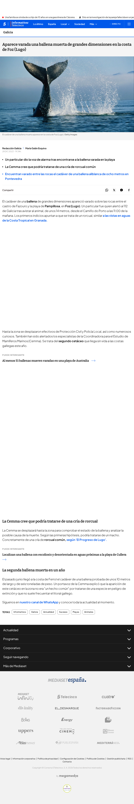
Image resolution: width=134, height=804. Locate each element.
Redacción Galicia (11, 148)
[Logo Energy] (67, 720)
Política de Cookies (96, 758)
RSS (130, 758)
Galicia (8, 32)
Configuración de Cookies (72, 758)
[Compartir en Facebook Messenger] (121, 190)
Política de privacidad (48, 758)
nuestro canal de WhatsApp (39, 602)
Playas (76, 612)
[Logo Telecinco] (67, 697)
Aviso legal (5, 758)
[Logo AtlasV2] (25, 742)
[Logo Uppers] (25, 731)
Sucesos (63, 612)
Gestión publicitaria (116, 758)
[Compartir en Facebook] (129, 190)
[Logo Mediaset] (67, 682)
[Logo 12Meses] (108, 731)
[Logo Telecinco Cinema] (67, 731)
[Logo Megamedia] (68, 776)
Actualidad (48, 612)
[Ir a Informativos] (19, 24)
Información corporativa (24, 758)
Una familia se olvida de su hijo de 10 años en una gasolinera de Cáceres (40, 17)
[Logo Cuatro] (108, 697)
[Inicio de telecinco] (4, 24)
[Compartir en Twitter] (114, 190)
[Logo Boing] (25, 720)
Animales (88, 612)
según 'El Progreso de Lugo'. (87, 540)
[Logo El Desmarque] (67, 708)
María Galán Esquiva (35, 148)
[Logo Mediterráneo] (108, 742)
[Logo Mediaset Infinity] (26, 697)
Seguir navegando (15, 657)
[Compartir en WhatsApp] (107, 190)
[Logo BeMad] (108, 720)
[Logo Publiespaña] (67, 743)
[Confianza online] (67, 791)
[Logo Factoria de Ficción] (108, 708)
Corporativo (11, 648)
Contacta (67, 761)
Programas (10, 639)
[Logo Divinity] (25, 708)
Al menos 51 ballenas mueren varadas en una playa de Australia (45, 360)
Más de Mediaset (14, 666)
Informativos (20, 612)
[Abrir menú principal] (129, 24)
